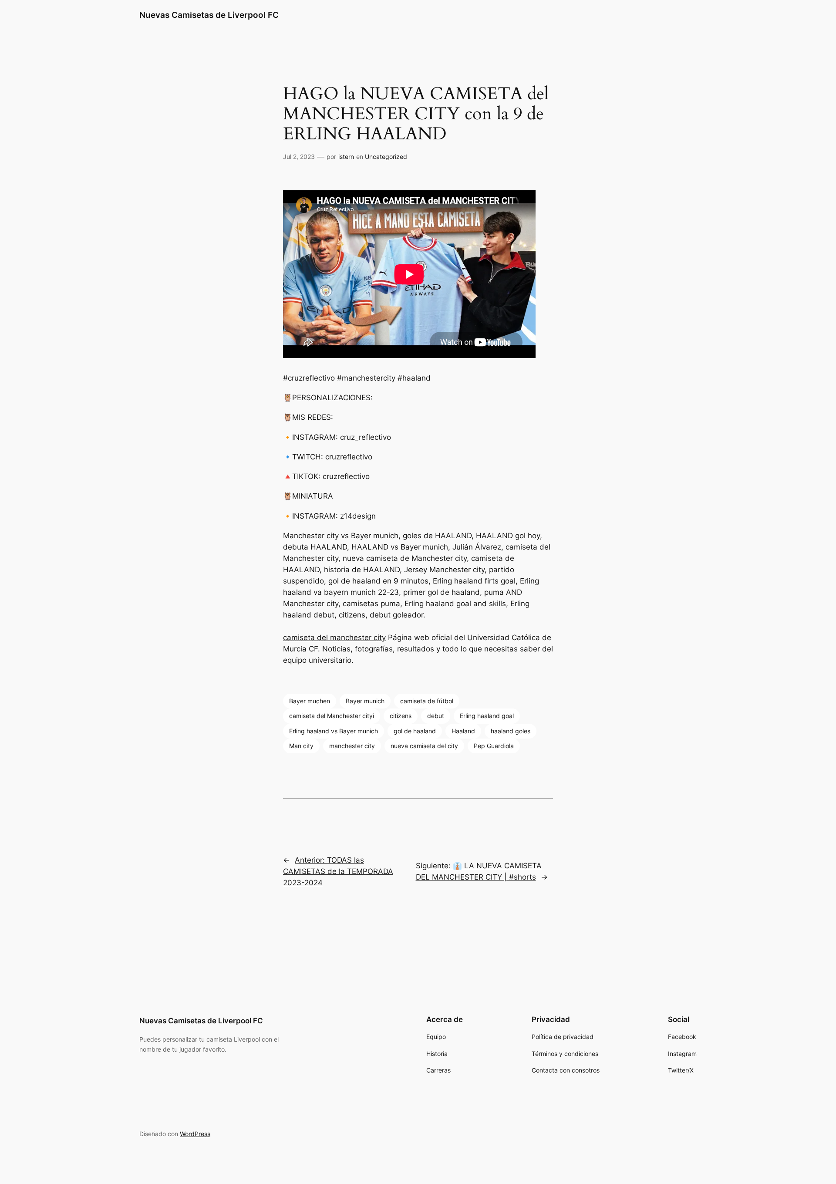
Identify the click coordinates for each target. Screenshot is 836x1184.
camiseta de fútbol (426, 701)
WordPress (195, 1133)
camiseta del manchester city (334, 637)
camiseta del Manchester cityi (331, 715)
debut (435, 715)
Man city (301, 745)
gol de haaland (415, 731)
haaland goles (510, 731)
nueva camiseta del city (424, 745)
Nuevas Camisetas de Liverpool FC (209, 15)
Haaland (463, 731)
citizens (400, 715)
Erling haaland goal (487, 715)
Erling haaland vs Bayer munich (333, 731)
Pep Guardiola (494, 745)
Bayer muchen (309, 701)
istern (346, 156)
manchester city (352, 745)
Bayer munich (365, 701)
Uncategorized (386, 156)
